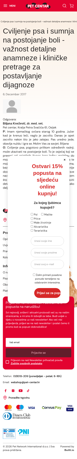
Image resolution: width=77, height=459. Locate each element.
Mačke (48, 214)
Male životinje (42, 222)
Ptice (36, 218)
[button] (64, 159)
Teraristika (40, 230)
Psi (35, 214)
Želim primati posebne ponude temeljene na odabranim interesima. (48, 278)
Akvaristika (40, 227)
